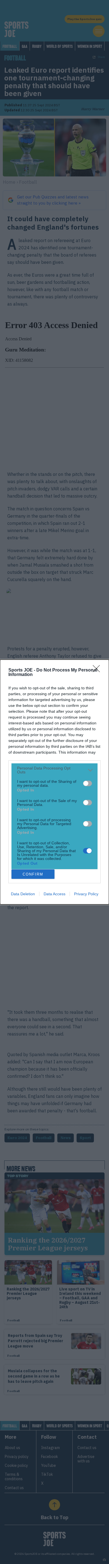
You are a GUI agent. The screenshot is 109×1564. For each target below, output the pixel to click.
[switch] (87, 783)
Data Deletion (23, 894)
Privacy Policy (86, 894)
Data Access (54, 894)
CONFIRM (33, 874)
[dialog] (54, 782)
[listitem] (54, 770)
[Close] (98, 670)
